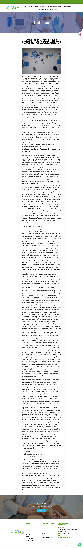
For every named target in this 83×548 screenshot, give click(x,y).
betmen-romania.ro (43, 97)
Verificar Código (54, 1)
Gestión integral (30, 540)
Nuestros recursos (57, 6)
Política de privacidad (47, 537)
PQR (43, 535)
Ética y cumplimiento (52, 9)
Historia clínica (29, 538)
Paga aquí (44, 526)
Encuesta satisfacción (47, 528)
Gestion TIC (47, 1)
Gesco (32, 1)
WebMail (28, 534)
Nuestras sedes (67, 6)
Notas (27, 1)
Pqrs (60, 1)
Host (23, 1)
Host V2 (36, 1)
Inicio (26, 6)
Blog (36, 6)
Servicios (31, 6)
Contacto (49, 6)
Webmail (13, 1)
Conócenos (42, 6)
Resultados (65, 1)
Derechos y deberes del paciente (47, 533)
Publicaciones (42, 9)
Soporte (41, 1)
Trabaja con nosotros (47, 530)
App (70, 1)
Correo (19, 1)
